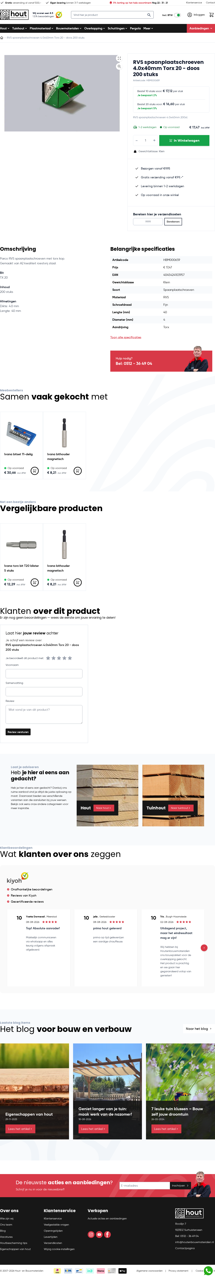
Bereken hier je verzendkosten (157, 214)
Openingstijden (53, 1230)
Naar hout (102, 808)
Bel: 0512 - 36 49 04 (134, 363)
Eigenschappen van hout (15, 1249)
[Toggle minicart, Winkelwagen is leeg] (211, 14)
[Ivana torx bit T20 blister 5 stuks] (21, 545)
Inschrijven (178, 1185)
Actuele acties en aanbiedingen (107, 1218)
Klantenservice (194, 2)
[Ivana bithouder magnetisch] (64, 433)
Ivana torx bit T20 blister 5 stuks (21, 568)
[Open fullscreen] (119, 58)
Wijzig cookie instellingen (59, 1249)
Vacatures (6, 1236)
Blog (3, 1230)
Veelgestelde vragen (56, 1224)
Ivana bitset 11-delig (18, 454)
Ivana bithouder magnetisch (58, 456)
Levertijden (50, 1236)
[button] (20, 1212)
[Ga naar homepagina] (1, 37)
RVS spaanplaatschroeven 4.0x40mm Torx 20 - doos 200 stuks (168, 68)
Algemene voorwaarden (149, 1270)
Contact (210, 2)
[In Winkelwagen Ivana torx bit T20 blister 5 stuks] (35, 582)
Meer (146, 28)
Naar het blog (197, 1029)
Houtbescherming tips (13, 1243)
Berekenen (173, 221)
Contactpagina (185, 1248)
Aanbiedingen (199, 28)
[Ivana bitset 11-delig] (21, 433)
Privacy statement (178, 1270)
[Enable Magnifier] (119, 66)
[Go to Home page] (14, 15)
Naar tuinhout (179, 808)
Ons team (6, 1224)
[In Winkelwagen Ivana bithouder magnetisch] (78, 471)
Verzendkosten (53, 1243)
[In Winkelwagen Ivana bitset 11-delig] (35, 471)
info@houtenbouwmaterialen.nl (194, 1242)
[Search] (149, 15)
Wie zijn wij (6, 1218)
